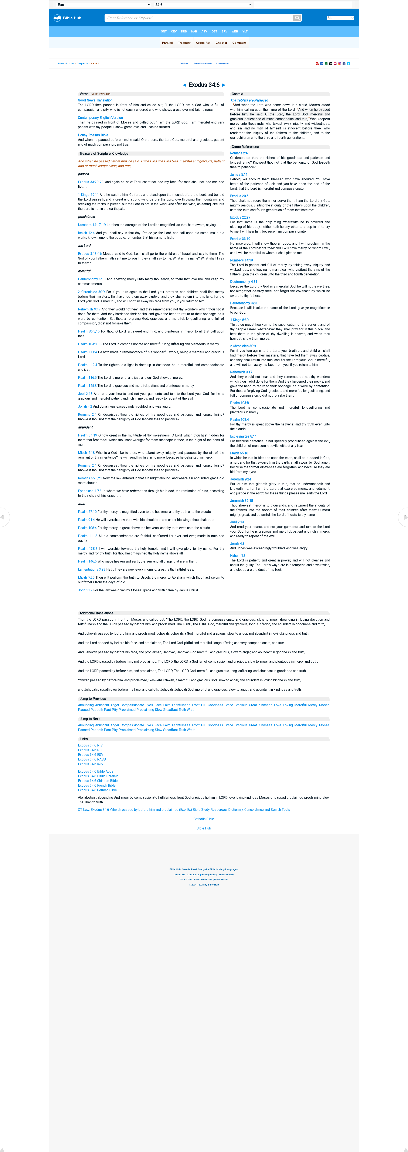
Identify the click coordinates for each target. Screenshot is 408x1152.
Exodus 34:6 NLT (90, 750)
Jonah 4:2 (85, 406)
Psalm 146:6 (87, 561)
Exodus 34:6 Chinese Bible (98, 781)
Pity (115, 710)
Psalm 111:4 (87, 352)
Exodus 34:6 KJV (90, 764)
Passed (84, 710)
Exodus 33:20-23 (91, 182)
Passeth (97, 710)
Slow (158, 710)
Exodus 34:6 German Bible (97, 790)
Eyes (149, 705)
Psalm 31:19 (87, 435)
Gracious (241, 705)
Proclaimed (127, 710)
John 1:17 (85, 590)
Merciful (300, 705)
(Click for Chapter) (99, 94)
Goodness (215, 705)
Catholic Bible (204, 819)
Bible (61, 63)
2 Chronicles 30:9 (91, 292)
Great (253, 705)
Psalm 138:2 (87, 549)
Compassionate (132, 705)
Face (158, 705)
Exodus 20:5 (239, 196)
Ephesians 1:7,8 (90, 491)
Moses (324, 705)
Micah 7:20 (86, 577)
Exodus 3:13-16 (90, 254)
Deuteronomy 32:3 (243, 303)
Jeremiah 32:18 (241, 501)
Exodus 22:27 (240, 217)
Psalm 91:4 (86, 520)
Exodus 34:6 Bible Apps (95, 771)
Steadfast (170, 710)
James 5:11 (239, 175)
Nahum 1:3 (238, 556)
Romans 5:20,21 (90, 478)
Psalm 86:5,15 (89, 331)
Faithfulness (181, 705)
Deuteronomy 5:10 (91, 279)
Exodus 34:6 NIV (90, 745)
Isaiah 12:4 (86, 233)
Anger (114, 705)
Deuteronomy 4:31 (243, 282)
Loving (288, 705)
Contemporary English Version (100, 118)
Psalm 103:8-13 (90, 344)
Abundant (102, 705)
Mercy (312, 705)
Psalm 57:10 (87, 512)
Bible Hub (204, 828)
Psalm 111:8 (87, 536)
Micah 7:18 (86, 453)
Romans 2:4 (87, 415)
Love (277, 705)
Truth (182, 710)
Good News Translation (95, 100)
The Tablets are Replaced (249, 100)
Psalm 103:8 (239, 403)
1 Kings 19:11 (88, 195)
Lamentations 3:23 (91, 569)
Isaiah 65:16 (239, 453)
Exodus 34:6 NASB (92, 759)
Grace (229, 705)
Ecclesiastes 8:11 (243, 436)
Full (203, 705)
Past (107, 710)
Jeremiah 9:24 (240, 479)
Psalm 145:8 (87, 386)
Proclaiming (145, 710)
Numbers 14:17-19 (92, 225)
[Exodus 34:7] (402, 527)
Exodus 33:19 (240, 239)
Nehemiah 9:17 (89, 309)
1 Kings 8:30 (239, 320)
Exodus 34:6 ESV (90, 755)
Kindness (265, 705)
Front (196, 705)
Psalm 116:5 (87, 378)
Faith (166, 705)
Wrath (191, 710)
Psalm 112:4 (87, 365)
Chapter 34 (82, 63)
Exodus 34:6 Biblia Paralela (98, 776)
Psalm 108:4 (87, 528)
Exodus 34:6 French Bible (97, 785)
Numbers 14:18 (241, 260)
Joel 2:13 (85, 394)
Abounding (86, 705)
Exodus (70, 63)
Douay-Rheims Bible (93, 135)
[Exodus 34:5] (5, 527)
